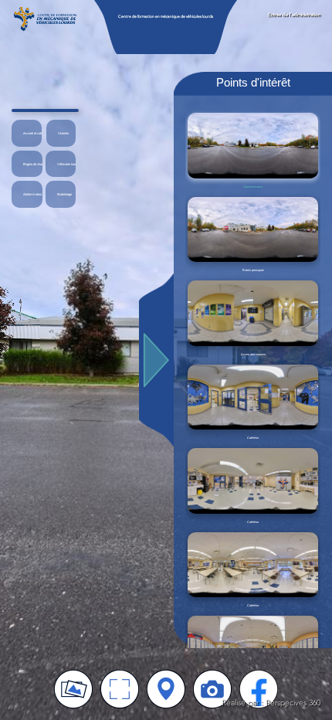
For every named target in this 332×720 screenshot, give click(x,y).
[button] (27, 133)
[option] (252, 150)
